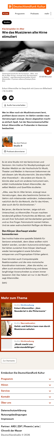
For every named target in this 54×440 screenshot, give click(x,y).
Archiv (7, 22)
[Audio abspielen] (48, 71)
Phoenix (29, 426)
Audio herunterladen (16, 105)
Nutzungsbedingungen (14, 414)
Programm (20, 13)
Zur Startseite (9, 361)
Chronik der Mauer (11, 430)
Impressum (7, 418)
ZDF (20, 426)
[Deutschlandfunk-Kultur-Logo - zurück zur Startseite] (27, 6)
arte (37, 426)
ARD (14, 426)
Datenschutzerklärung (13, 410)
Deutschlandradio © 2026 (15, 434)
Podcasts (35, 13)
